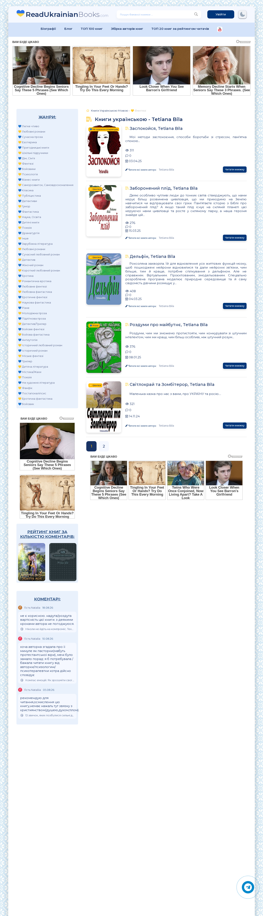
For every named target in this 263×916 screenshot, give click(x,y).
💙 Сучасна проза (30, 136)
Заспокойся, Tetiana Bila (156, 128)
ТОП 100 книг (92, 29)
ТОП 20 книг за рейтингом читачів (180, 29)
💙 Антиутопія (27, 339)
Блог (68, 29)
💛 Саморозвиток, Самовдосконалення (45, 185)
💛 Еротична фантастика (35, 398)
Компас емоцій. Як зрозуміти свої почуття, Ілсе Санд (49, 680)
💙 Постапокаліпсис (32, 393)
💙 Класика (25, 190)
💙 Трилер (25, 361)
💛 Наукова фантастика (34, 302)
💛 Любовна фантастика (35, 291)
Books (67, 14)
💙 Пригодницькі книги (33, 147)
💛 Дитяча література (33, 366)
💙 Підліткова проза (32, 318)
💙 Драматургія (28, 233)
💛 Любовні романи (31, 131)
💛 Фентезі (25, 163)
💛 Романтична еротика (34, 281)
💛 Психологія (28, 174)
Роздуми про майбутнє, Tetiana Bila (169, 324)
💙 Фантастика (28, 211)
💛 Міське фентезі (30, 356)
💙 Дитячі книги (28, 222)
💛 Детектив (26, 259)
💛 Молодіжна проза (32, 313)
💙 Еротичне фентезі (32, 297)
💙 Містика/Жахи (29, 372)
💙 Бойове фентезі (31, 329)
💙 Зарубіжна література (35, 243)
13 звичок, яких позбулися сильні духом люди (49, 715)
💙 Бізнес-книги (29, 179)
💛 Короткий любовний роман (39, 270)
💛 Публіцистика (29, 195)
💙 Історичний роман (32, 350)
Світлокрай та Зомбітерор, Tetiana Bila (172, 384)
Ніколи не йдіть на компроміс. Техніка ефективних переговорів (49, 629)
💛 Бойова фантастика (34, 334)
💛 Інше (23, 238)
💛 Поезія (25, 227)
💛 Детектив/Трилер (32, 323)
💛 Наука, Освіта (29, 217)
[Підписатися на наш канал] (219, 30)
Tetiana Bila (166, 169)
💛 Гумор (24, 206)
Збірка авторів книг (127, 29)
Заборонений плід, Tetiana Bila (164, 188)
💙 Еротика (25, 275)
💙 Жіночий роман (30, 265)
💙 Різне (23, 307)
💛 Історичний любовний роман (40, 345)
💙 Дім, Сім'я (26, 158)
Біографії (48, 29)
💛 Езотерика (27, 142)
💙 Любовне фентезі (32, 286)
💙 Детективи (27, 201)
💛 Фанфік (25, 388)
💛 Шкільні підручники (33, 153)
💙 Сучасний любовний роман (39, 254)
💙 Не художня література (36, 382)
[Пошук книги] (196, 14)
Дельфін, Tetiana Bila (152, 256)
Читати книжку (235, 169)
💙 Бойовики (27, 169)
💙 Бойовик (26, 404)
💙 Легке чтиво (28, 126)
